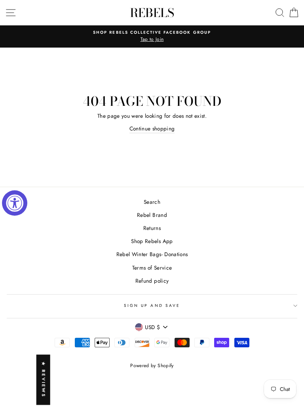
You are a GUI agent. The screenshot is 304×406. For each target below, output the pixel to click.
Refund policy (152, 281)
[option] (152, 36)
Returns (152, 228)
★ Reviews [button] (43, 380)
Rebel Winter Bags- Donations (152, 254)
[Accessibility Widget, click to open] (14, 203)
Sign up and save (152, 305)
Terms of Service (152, 268)
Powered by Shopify (151, 365)
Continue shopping (152, 128)
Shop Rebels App (152, 241)
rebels (152, 13)
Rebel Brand (152, 215)
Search (152, 202)
